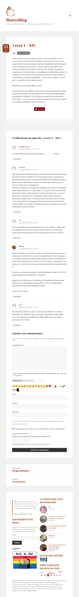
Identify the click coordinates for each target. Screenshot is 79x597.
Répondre (17, 159)
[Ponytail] (43, 538)
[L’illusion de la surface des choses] (43, 528)
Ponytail (51, 535)
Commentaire (18, 345)
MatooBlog (16, 20)
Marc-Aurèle (22, 53)
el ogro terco (24, 147)
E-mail (15, 403)
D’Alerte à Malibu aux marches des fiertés (56, 518)
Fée (49, 507)
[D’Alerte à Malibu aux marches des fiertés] (43, 519)
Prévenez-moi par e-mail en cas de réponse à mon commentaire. (39, 429)
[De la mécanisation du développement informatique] (43, 547)
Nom (14, 394)
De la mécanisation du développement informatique (56, 547)
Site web (15, 412)
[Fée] (43, 509)
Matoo (21, 246)
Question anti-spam (20, 434)
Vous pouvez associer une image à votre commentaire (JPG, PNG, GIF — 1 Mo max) (39, 374)
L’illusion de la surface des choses (57, 527)
